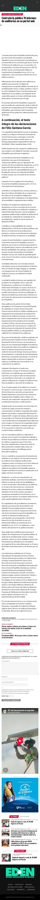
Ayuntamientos (21, 890)
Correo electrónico (8, 682)
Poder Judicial (10, 890)
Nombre (5, 676)
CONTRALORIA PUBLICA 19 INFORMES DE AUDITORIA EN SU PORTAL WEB (19, 620)
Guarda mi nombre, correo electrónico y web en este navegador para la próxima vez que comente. (17, 690)
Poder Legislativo (29, 887)
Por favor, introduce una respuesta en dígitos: (15, 693)
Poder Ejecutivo (19, 884)
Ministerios (29, 884)
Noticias (10, 884)
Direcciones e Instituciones (15, 887)
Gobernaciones (31, 890)
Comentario (6, 661)
